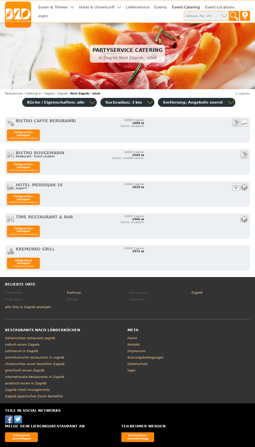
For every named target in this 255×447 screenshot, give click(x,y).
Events (160, 7)
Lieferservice (137, 7)
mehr (43, 16)
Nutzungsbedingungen (146, 357)
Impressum (137, 351)
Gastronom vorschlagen (21, 437)
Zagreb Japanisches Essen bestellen (34, 396)
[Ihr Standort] (245, 16)
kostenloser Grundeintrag (138, 437)
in (23, 93)
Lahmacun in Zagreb (21, 351)
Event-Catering (186, 7)
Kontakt (134, 344)
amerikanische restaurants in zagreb (34, 357)
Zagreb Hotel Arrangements (27, 390)
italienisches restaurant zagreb (30, 338)
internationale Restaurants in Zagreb (34, 377)
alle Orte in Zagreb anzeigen (28, 307)
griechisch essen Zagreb (24, 370)
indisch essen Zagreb (22, 344)
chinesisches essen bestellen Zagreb (34, 364)
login (131, 370)
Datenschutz (138, 364)
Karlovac (74, 292)
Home (132, 338)
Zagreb (197, 292)
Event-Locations (220, 7)
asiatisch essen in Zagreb (25, 383)
